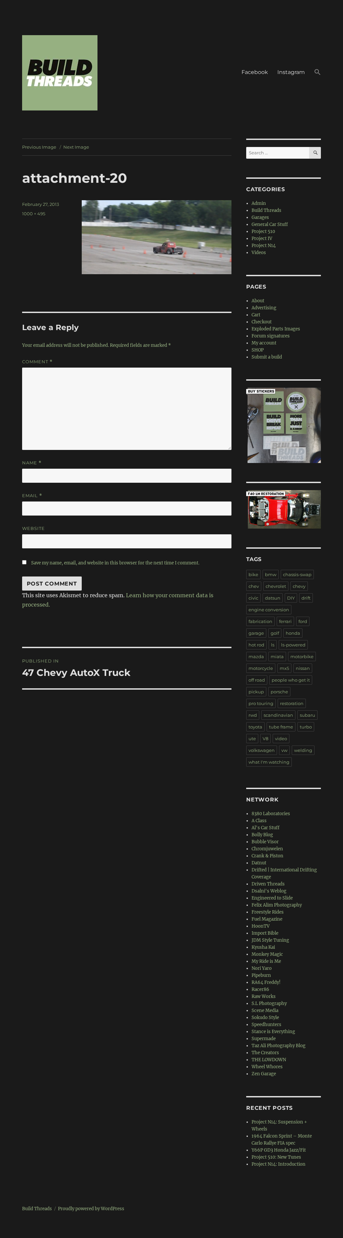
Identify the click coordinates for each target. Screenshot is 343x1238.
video (281, 738)
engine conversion (269, 609)
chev (254, 586)
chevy (299, 586)
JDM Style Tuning (270, 940)
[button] (318, 73)
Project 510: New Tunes (276, 1157)
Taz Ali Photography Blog (278, 1046)
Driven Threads (268, 884)
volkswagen (262, 750)
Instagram (291, 72)
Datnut (259, 863)
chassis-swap (297, 574)
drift (306, 598)
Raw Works (264, 996)
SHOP (258, 350)
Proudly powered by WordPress (91, 1209)
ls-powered (293, 644)
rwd (253, 715)
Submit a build (267, 357)
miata (277, 656)
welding (303, 750)
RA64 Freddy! (266, 982)
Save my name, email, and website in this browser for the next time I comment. (115, 563)
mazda (256, 656)
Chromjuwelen (267, 849)
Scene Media (265, 1010)
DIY (291, 598)
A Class (259, 821)
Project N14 (264, 245)
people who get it (291, 680)
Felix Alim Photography (277, 905)
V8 (265, 738)
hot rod (256, 644)
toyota (255, 726)
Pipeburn (261, 975)
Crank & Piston (267, 856)
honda (293, 633)
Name (32, 463)
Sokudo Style (265, 1017)
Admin (259, 203)
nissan (303, 668)
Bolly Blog (262, 835)
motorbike (302, 656)
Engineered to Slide (272, 898)
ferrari (285, 621)
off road (257, 680)
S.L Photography (269, 1003)
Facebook (255, 72)
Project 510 (263, 231)
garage (256, 633)
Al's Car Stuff (265, 828)
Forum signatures (271, 336)
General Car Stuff (270, 224)
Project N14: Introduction (278, 1164)
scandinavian (278, 715)
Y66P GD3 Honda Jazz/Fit (279, 1150)
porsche (279, 691)
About (258, 301)
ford (302, 621)
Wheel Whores (267, 1067)
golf (275, 633)
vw (284, 750)
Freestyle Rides (268, 912)
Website (33, 528)
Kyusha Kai (263, 947)
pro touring (261, 703)
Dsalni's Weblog (269, 891)
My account (264, 343)
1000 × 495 (33, 213)
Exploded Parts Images (276, 329)
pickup (256, 691)
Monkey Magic (267, 954)
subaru (307, 715)
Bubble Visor (265, 842)
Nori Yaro (262, 968)
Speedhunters (266, 1024)
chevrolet (276, 586)
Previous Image (39, 147)
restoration (291, 703)
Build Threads (266, 210)
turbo (306, 726)
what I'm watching (269, 762)
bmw (270, 574)
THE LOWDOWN (269, 1060)
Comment (37, 362)
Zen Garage (264, 1074)
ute (252, 738)
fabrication (260, 621)
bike (253, 574)
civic (253, 598)
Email (32, 495)
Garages (260, 217)
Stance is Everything (273, 1031)
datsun (272, 598)
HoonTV (261, 926)
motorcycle (261, 668)
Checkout (262, 322)
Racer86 (260, 989)
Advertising (264, 308)
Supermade (264, 1038)
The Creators (265, 1053)
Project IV (262, 238)
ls (272, 644)
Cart (256, 315)
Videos (259, 252)
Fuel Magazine (267, 919)
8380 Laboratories (271, 814)
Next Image (76, 147)
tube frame (281, 726)
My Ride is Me (266, 961)
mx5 (284, 668)
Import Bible (265, 933)
